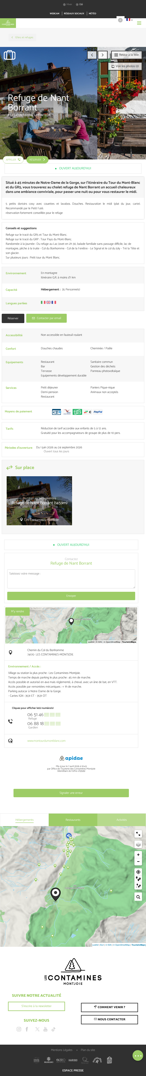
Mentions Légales (61, 1050)
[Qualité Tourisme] (85, 1060)
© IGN (108, 944)
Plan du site (88, 1050)
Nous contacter (111, 1019)
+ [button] (138, 854)
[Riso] (61, 1060)
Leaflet (95, 944)
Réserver (13, 318)
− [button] (138, 861)
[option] (39, 502)
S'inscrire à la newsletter (36, 1006)
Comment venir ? (111, 1007)
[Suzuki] (48, 1060)
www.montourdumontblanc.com (46, 740)
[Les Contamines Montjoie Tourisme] (73, 971)
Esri (102, 944)
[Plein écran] (138, 833)
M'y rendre (17, 611)
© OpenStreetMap (121, 944)
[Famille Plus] (97, 1060)
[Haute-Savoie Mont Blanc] (36, 1060)
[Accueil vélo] (109, 1060)
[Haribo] (73, 1060)
